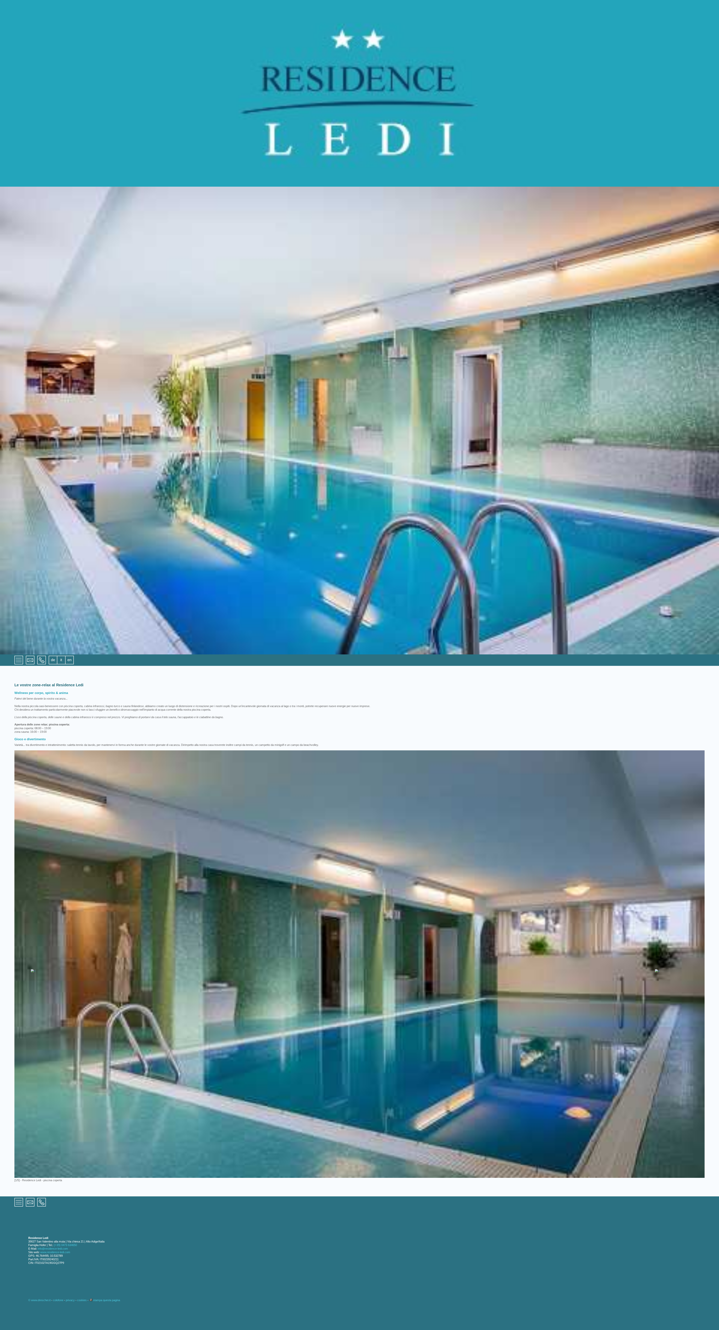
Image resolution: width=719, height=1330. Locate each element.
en (69, 660)
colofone (58, 1300)
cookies (82, 1300)
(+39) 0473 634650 (65, 1245)
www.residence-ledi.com (55, 1252)
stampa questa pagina (106, 1300)
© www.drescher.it (39, 1300)
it (61, 660)
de (53, 660)
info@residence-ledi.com (53, 1248)
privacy (70, 1300)
